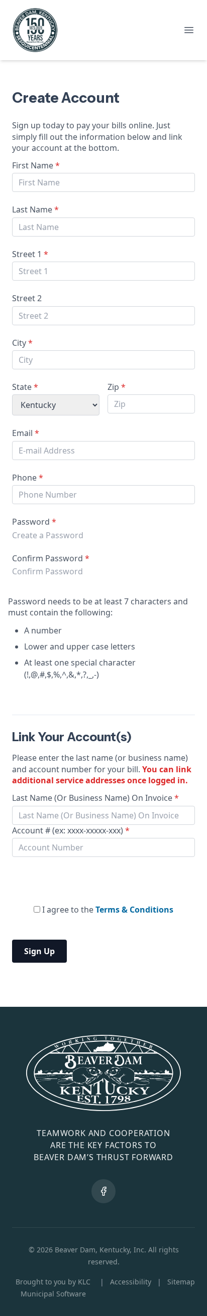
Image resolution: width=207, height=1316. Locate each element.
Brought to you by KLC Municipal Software (53, 1287)
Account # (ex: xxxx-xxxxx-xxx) (71, 830)
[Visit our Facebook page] (103, 1191)
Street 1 (30, 254)
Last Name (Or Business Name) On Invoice (95, 797)
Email (25, 432)
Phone (27, 477)
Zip (117, 386)
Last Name (35, 209)
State (25, 386)
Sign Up (39, 951)
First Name (36, 165)
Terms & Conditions (134, 909)
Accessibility (130, 1281)
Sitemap (181, 1281)
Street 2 (27, 298)
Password (34, 521)
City (22, 342)
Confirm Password (50, 558)
